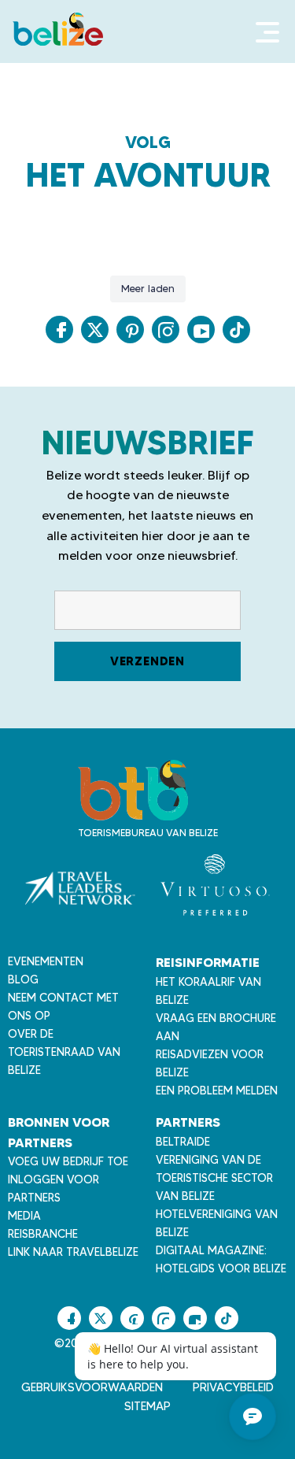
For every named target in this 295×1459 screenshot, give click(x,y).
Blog (23, 979)
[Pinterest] (130, 329)
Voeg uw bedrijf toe (68, 1161)
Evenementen (45, 961)
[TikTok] (236, 329)
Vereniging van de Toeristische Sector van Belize (214, 1178)
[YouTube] (201, 329)
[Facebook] (59, 329)
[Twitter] (95, 329)
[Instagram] (165, 329)
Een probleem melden (217, 1090)
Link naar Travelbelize (73, 1252)
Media (24, 1216)
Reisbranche (43, 1234)
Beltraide (183, 1142)
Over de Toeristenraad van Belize (64, 1052)
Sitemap (147, 1406)
